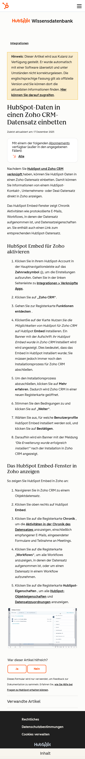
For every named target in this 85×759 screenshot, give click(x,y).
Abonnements (59, 143)
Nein (37, 669)
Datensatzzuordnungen (33, 602)
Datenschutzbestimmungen (42, 727)
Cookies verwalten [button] (36, 734)
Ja (17, 669)
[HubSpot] (5, 6)
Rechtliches (30, 719)
